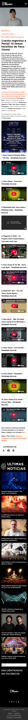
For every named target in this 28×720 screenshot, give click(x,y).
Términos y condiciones (14, 717)
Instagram (12, 438)
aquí (23, 432)
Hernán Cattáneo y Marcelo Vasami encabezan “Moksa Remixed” (13, 634)
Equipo (10, 713)
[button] (26, 3)
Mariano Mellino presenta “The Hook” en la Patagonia (11, 492)
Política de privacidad (14, 715)
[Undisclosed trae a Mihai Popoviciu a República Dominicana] (14, 527)
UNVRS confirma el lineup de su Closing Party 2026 (12, 610)
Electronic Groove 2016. (13, 709)
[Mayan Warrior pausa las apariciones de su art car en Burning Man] (14, 574)
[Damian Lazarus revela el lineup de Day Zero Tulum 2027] (14, 645)
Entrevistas (5, 31)
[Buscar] (24, 664)
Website (18, 436)
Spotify (3, 440)
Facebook (4, 438)
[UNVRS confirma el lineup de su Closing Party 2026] (14, 598)
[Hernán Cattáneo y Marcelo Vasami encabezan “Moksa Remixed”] (14, 621)
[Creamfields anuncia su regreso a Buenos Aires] (14, 504)
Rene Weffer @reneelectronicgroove (12, 37)
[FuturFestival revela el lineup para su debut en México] (14, 551)
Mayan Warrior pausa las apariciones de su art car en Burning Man (14, 586)
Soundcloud (22, 438)
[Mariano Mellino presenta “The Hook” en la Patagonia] (14, 480)
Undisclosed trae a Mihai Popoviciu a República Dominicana (13, 539)
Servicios (17, 713)
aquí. (14, 110)
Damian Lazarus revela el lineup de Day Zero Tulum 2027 (13, 657)
